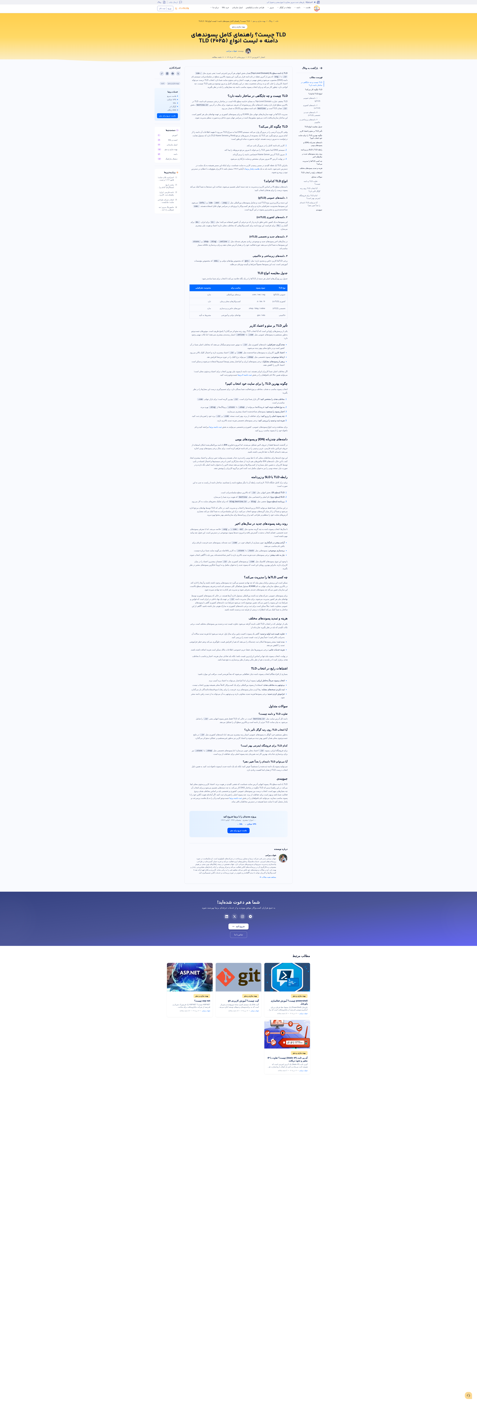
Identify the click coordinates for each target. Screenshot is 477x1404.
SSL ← (240, 824)
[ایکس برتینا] (235, 917)
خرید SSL (225, 7)
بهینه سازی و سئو (259, 21)
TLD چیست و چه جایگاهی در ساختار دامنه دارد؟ (311, 83)
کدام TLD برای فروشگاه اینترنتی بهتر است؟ (309, 197)
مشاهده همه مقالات (269, 877)
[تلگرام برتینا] (250, 917)
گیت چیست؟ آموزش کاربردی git (243, 1001)
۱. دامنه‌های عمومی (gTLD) (311, 99)
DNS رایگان (171, 110)
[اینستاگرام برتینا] (242, 917)
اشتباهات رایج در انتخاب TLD (311, 173)
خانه (276, 21)
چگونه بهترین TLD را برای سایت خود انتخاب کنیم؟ (310, 136)
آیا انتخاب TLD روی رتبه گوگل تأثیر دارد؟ (310, 189)
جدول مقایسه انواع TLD (313, 127)
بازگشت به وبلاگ (310, 68)
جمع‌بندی (319, 210)
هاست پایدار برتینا (252, 169)
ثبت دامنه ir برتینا (245, 375)
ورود (169, 8)
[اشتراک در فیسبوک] (172, 73)
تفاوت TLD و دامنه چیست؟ (312, 182)
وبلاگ (159, 2)
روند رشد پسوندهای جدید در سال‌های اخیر (312, 155)
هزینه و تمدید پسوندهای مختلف (311, 168)
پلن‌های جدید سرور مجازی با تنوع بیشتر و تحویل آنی (285, 2)
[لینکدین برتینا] (227, 917)
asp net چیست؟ (202, 1001)
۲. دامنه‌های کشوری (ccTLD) (311, 106)
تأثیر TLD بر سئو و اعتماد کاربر (311, 131)
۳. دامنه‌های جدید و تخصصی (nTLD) (312, 113)
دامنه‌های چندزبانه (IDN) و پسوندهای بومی (312, 143)
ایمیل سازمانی (237, 7)
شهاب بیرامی (270, 855)
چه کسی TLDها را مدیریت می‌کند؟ (312, 162)
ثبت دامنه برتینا (215, 427)
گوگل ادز (173, 107)
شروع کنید (240, 926)
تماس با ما (238, 935)
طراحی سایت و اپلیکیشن (255, 7)
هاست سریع (171, 96)
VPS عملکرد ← (250, 824)
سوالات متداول (316, 177)
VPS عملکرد (171, 100)
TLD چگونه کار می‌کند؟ (313, 89)
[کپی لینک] (161, 73)
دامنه (162, 83)
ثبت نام (162, 8)
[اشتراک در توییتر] (178, 73)
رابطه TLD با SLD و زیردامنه (311, 150)
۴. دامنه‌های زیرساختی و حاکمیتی (310, 121)
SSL (174, 103)
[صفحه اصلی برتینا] (317, 8)
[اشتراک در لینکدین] (167, 73)
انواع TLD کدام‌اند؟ (315, 94)
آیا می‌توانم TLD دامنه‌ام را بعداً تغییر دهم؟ (310, 204)
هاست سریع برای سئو (238, 831)
